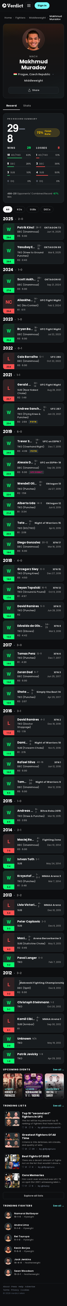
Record (11, 105)
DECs (47, 209)
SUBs (33, 209)
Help (21, 1286)
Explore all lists (33, 1195)
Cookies (24, 1289)
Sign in (42, 5)
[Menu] (28, 5)
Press (14, 1286)
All (7, 209)
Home (8, 17)
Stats (27, 105)
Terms (6, 1289)
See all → (58, 1069)
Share (35, 90)
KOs (19, 209)
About (6, 1286)
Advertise (30, 1286)
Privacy (15, 1289)
